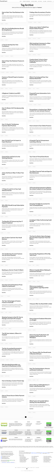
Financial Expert (3, 1)
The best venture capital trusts (47, 456)
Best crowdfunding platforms (35, 456)
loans (34, 88)
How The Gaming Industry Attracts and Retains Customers (40, 369)
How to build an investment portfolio (24, 458)
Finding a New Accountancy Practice (40, 12)
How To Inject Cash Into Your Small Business (12, 238)
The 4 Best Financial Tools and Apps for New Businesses (41, 172)
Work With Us (19, 467)
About (16, 467)
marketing (34, 38)
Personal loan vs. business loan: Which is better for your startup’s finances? (40, 110)
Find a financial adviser (34, 458)
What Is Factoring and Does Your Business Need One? (39, 77)
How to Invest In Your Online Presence (41, 125)
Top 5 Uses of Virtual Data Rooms (39, 156)
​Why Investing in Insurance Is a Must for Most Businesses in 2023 (40, 44)
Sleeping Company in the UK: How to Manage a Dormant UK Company (12, 317)
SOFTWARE (10, 184)
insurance (34, 54)
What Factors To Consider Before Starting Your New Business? (39, 401)
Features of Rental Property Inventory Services (13, 77)
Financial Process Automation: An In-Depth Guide (40, 93)
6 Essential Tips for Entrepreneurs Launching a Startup (39, 141)
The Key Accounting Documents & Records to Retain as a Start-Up (12, 349)
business (2, 23)
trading (38, 281)
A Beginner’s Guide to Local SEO (11, 93)
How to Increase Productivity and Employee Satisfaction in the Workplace (39, 336)
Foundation (32, 453)
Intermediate (35, 453)
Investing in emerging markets (23, 459)
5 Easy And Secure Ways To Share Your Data (13, 173)
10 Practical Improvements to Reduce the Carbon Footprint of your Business (40, 188)
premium (6, 23)
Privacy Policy (32, 467)
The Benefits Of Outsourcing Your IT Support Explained (12, 222)
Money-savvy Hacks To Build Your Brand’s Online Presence (39, 27)
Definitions (48, 453)
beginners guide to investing (43, 452)
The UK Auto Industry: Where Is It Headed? (11, 334)
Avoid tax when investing (47, 458)
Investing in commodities (35, 460)
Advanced (38, 453)
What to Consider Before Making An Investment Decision (40, 270)
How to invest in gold (34, 459)
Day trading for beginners (23, 460)
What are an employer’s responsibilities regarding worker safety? (39, 287)
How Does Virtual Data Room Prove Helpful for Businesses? (12, 285)
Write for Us (24, 467)
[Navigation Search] (53, 1)
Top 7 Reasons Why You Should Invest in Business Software (40, 353)
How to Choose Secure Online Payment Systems (13, 396)
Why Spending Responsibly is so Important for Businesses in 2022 (11, 365)
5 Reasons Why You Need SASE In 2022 (41, 304)
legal (33, 265)
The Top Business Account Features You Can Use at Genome (12, 254)
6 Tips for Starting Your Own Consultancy (10, 45)
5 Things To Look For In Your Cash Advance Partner (11, 189)
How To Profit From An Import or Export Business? (11, 141)
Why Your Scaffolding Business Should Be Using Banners (13, 29)
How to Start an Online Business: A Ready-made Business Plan (39, 385)
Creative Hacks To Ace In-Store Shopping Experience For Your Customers (38, 61)
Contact (28, 467)
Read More (4, 20)
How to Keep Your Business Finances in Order (13, 61)
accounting (30, 22)
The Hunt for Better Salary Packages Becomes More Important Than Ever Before (40, 237)
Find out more (4, 462)
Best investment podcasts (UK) (47, 459)
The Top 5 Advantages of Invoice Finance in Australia (11, 301)
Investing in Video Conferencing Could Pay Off (40, 220)
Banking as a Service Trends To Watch (12, 270)
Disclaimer (37, 467)
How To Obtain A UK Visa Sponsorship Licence (13, 108)
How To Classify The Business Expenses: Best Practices (10, 124)
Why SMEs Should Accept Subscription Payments (13, 205)
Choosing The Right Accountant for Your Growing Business (40, 204)
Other (41, 453)
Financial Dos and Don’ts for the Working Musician (11, 157)
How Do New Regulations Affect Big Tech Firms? (40, 254)
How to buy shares (22, 456)
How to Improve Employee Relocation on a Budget (40, 319)
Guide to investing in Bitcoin (47, 460)
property (10, 88)
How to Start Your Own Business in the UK (13, 13)
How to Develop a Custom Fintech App (13, 381)
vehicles (10, 343)
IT (5, 296)
